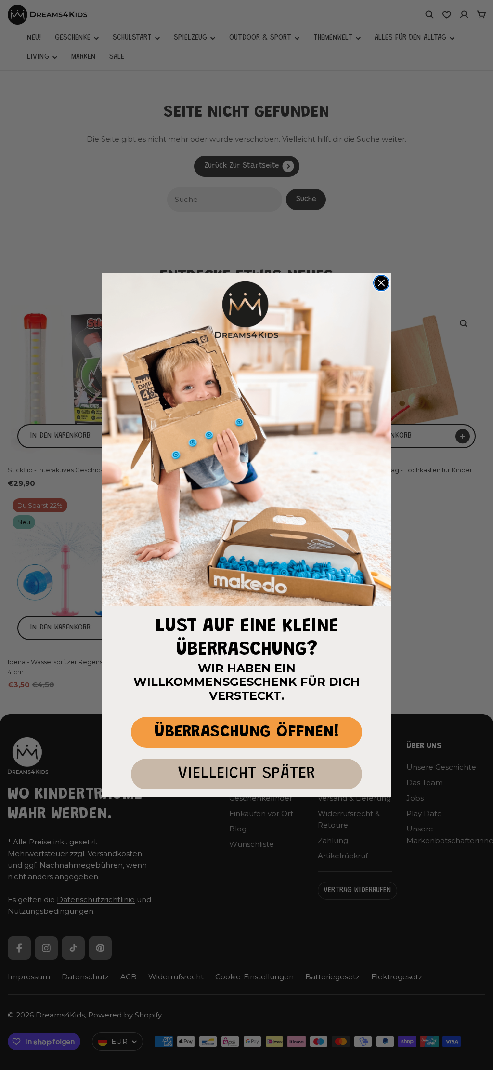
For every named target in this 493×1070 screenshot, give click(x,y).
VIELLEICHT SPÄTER (246, 774)
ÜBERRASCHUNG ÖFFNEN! (246, 732)
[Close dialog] (381, 283)
